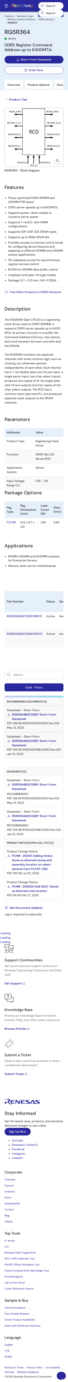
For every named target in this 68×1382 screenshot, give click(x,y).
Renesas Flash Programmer (20, 1252)
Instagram (18, 1153)
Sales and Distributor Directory (23, 1325)
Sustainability (12, 1203)
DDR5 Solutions (46, 19)
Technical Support (15, 1307)
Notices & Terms (14, 1367)
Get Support (13, 983)
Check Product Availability (20, 1319)
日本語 (8, 1356)
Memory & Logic (25, 16)
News (8, 1197)
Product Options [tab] (39, 85)
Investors (10, 1191)
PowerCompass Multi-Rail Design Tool (27, 1270)
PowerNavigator (14, 1276)
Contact (9, 1209)
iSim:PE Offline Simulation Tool (22, 1264)
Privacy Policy (35, 1367)
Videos (9, 1221)
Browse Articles (15, 1029)
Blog (7, 1215)
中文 (7, 1350)
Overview (10, 1179)
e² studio (10, 1240)
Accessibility (53, 1367)
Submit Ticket (14, 1074)
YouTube (17, 1140)
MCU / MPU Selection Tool (20, 1258)
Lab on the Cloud (15, 1282)
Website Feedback (28, 1372)
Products (9, 16)
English (9, 1344)
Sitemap (9, 1372)
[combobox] (50, 13)
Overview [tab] (13, 85)
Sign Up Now (17, 1131)
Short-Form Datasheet (36, 59)
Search (50, 6)
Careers (9, 1185)
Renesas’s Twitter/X (25, 1145)
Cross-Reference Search (19, 1288)
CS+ (7, 1246)
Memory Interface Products (22, 19)
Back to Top (63, 1379)
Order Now (35, 70)
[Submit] (42, 13)
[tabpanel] (34, 1016)
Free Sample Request (17, 1313)
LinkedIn (17, 1158)
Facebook (18, 1149)
